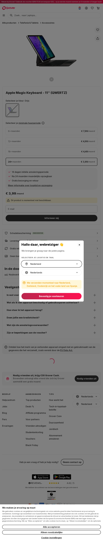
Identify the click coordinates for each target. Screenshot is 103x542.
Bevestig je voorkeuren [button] (51, 296)
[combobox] (51, 264)
